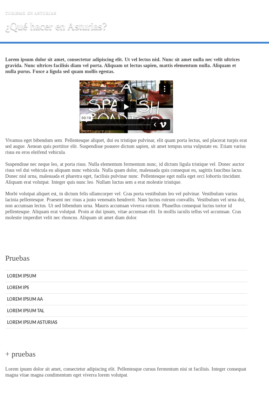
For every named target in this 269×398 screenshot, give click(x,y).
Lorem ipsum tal (25, 311)
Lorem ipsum (21, 276)
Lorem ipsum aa (25, 299)
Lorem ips (18, 288)
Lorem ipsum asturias (32, 322)
